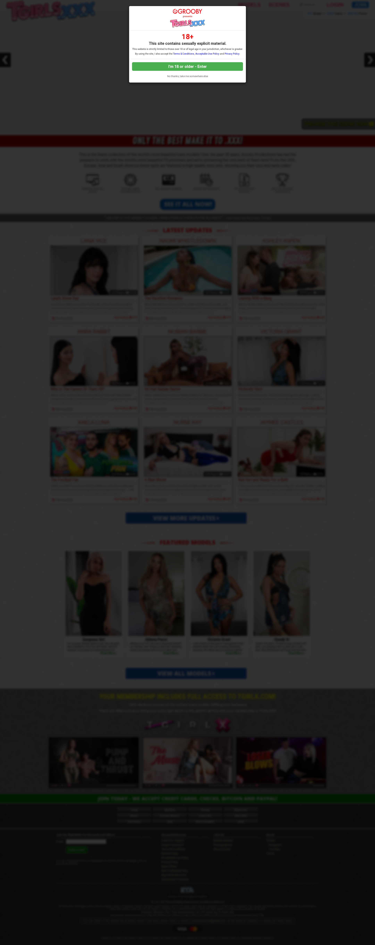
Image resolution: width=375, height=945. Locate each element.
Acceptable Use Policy (207, 53)
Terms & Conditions (183, 53)
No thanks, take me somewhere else (187, 76)
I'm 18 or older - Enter (187, 66)
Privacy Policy (232, 53)
